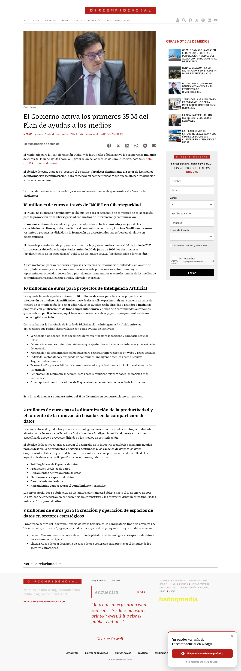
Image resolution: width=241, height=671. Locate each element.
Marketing (50, 21)
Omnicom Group (167, 587)
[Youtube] (216, 20)
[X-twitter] (196, 20)
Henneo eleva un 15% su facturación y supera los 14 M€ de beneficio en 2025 (199, 70)
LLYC (173, 584)
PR (24, 21)
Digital (64, 21)
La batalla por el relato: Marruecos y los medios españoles (197, 118)
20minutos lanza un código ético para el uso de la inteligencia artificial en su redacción (199, 103)
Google (163, 584)
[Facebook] (190, 20)
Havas (162, 591)
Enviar (192, 272)
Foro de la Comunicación (87, 21)
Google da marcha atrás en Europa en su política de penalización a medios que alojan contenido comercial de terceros (199, 56)
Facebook (164, 580)
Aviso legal (72, 653)
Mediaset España (198, 580)
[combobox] (111, 592)
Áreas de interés (179, 230)
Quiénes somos (123, 653)
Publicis (183, 584)
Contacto (143, 653)
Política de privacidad (96, 653)
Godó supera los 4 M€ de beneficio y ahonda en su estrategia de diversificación (197, 87)
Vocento (204, 587)
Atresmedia (179, 580)
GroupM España (188, 587)
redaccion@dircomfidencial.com (44, 601)
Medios (35, 21)
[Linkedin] (209, 20)
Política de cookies (165, 653)
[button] (109, 146)
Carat (172, 591)
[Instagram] (203, 20)
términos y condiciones (196, 245)
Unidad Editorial (200, 584)
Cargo (173, 197)
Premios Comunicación (118, 21)
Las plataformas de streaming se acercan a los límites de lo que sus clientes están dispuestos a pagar (199, 137)
